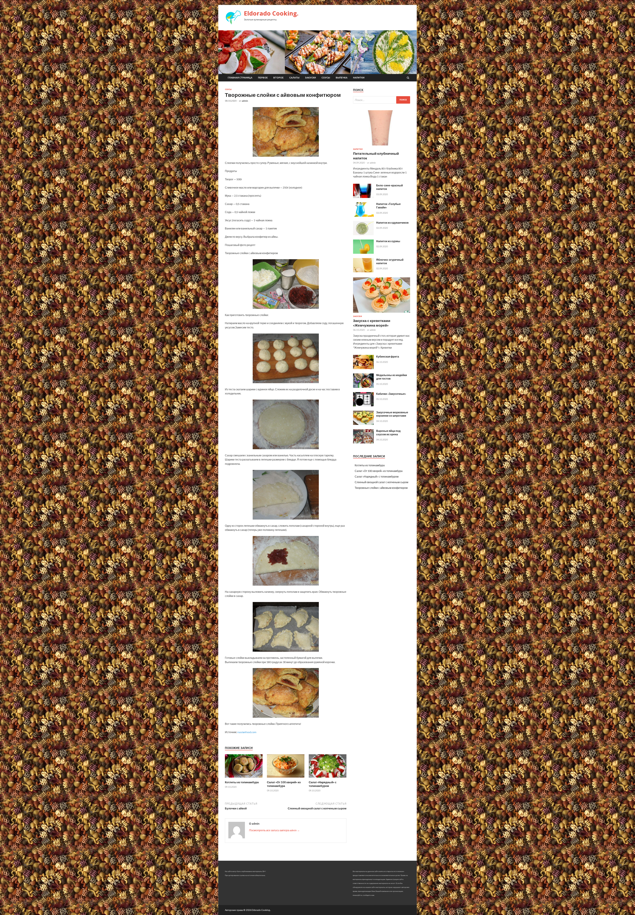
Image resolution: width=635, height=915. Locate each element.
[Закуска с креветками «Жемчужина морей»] (381, 313)
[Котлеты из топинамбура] (244, 778)
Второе (278, 77)
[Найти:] (381, 100)
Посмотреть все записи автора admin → (274, 830)
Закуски (310, 77)
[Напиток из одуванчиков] (363, 234)
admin (245, 100)
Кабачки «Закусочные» (391, 393)
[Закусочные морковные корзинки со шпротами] (363, 423)
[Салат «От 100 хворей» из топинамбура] (286, 778)
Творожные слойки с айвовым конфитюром (381, 487)
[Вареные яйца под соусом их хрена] (363, 442)
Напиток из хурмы (388, 241)
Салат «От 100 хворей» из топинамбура (284, 784)
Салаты (294, 77)
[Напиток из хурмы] (363, 252)
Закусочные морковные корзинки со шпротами (392, 414)
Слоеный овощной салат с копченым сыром (381, 482)
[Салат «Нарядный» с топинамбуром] (327, 778)
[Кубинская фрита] (363, 368)
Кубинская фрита (387, 356)
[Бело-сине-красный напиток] (363, 196)
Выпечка (341, 77)
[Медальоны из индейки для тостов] (363, 386)
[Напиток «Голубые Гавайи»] (363, 215)
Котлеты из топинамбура (242, 782)
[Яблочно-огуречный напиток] (363, 271)
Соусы (325, 77)
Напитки (358, 77)
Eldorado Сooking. (271, 13)
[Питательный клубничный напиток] (381, 146)
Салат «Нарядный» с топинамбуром (322, 784)
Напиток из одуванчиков (392, 222)
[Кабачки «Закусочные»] (363, 405)
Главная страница (240, 77)
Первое (263, 77)
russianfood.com (246, 732)
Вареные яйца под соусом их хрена (388, 432)
